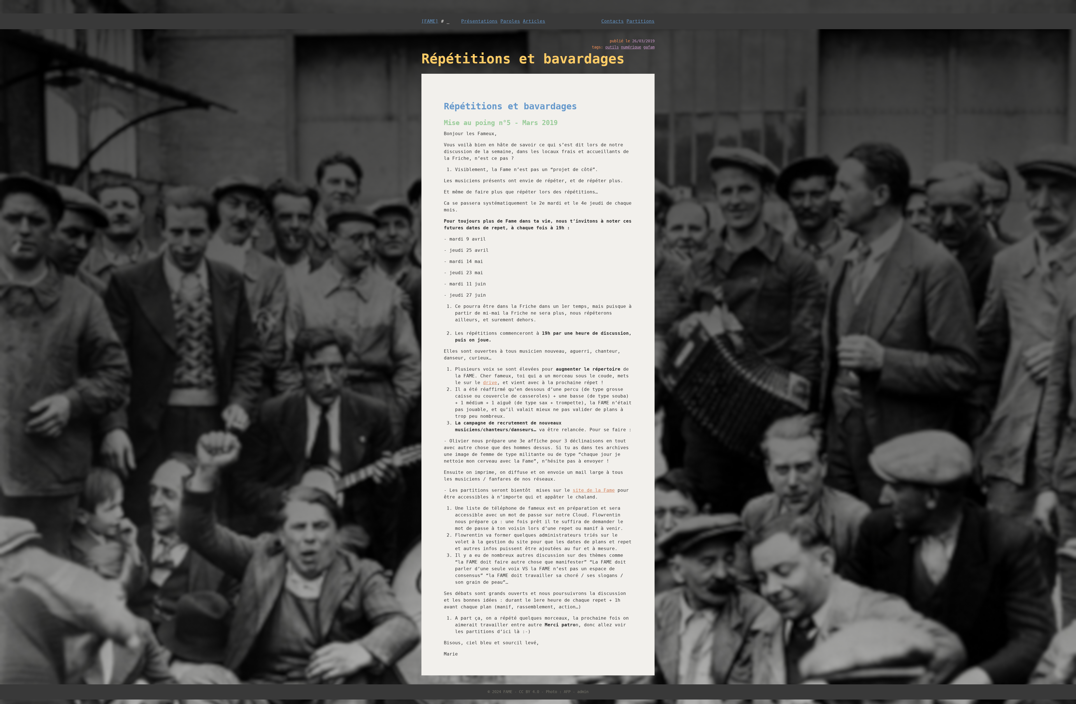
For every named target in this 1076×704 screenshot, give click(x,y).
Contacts (612, 21)
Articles (534, 21)
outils (612, 47)
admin (582, 691)
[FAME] (429, 21)
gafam (649, 47)
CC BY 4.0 (529, 691)
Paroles (510, 21)
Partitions (641, 21)
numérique (631, 47)
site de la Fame (594, 490)
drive (490, 382)
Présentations (479, 21)
